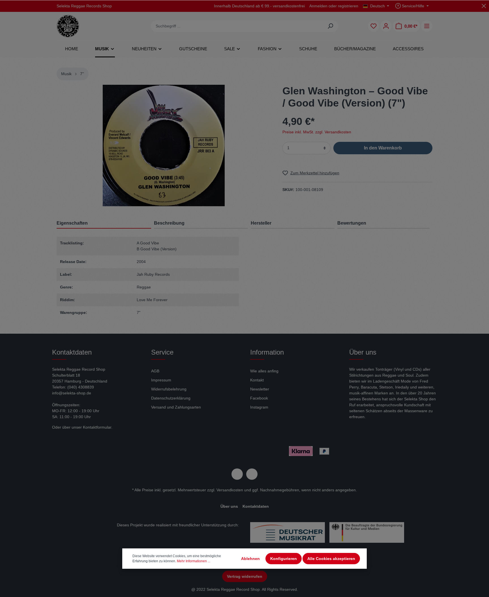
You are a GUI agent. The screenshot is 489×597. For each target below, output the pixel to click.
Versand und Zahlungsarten (176, 407)
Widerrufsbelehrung (168, 389)
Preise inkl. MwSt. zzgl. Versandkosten (316, 131)
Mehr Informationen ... (193, 561)
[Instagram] (252, 474)
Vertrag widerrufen (244, 576)
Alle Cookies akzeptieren (331, 558)
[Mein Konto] (386, 26)
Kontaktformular (97, 427)
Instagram (259, 407)
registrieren (348, 6)
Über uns (229, 506)
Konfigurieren (283, 558)
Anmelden (318, 6)
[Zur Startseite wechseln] (68, 26)
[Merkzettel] (373, 26)
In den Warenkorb (383, 147)
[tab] (201, 223)
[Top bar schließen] (484, 6)
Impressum (161, 380)
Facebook (259, 398)
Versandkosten (229, 490)
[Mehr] (426, 26)
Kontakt (257, 380)
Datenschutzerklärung (170, 398)
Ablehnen (250, 558)
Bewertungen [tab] (351, 223)
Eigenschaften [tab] (72, 223)
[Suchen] (330, 26)
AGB (155, 371)
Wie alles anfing (264, 371)
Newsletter (259, 389)
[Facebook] (237, 474)
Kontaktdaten (256, 506)
